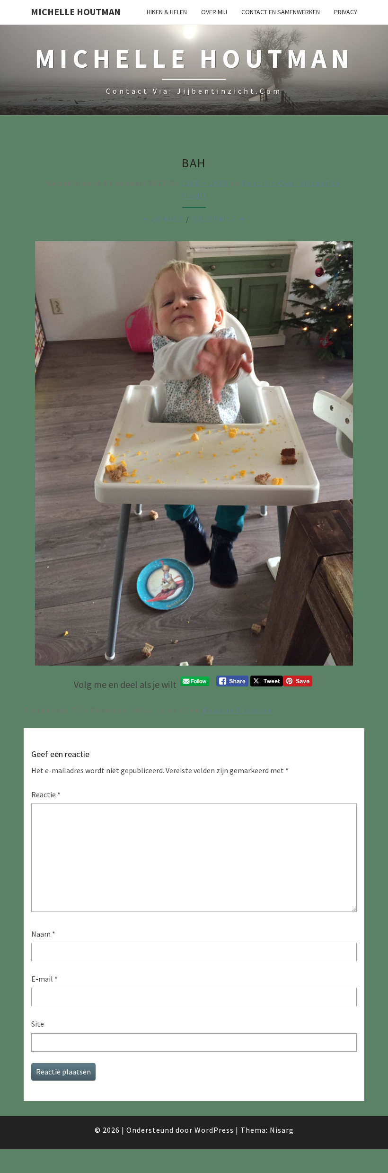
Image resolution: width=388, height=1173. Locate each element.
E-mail (44, 979)
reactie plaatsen (238, 710)
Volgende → (219, 219)
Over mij (214, 12)
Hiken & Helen (167, 12)
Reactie (46, 794)
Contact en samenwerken (280, 12)
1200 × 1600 (205, 183)
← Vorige (163, 219)
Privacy (345, 12)
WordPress (214, 1130)
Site (37, 1024)
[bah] (194, 455)
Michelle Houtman (76, 12)
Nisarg (282, 1130)
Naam (43, 933)
